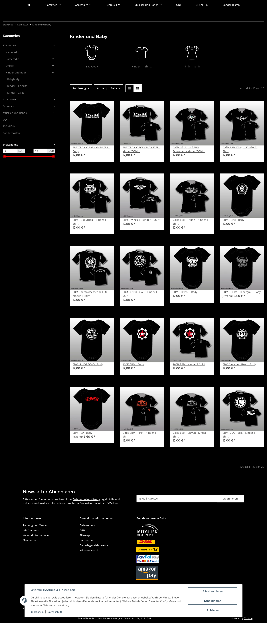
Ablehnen (213, 610)
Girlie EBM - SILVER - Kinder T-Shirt (191, 434)
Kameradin (12, 59)
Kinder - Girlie (192, 66)
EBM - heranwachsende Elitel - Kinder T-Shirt (91, 293)
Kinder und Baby (16, 72)
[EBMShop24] (29, 5)
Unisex (10, 65)
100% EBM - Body (133, 364)
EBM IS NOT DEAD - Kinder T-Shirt (140, 293)
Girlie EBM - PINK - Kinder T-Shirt (140, 434)
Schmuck (8, 106)
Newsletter (29, 540)
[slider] (4, 156)
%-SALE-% (9, 126)
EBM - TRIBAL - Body (185, 292)
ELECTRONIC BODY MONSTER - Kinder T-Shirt (141, 149)
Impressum (37, 611)
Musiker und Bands (15, 113)
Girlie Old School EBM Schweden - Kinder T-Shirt (189, 149)
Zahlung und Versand (36, 525)
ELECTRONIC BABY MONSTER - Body (91, 149)
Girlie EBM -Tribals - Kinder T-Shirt (191, 221)
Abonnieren (230, 498)
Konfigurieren (212, 600)
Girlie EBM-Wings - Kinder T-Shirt (240, 149)
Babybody (92, 66)
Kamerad (11, 52)
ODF (5, 119)
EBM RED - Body (82, 432)
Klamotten (9, 45)
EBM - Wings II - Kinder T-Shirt (141, 219)
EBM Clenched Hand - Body (239, 364)
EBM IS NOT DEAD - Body (88, 364)
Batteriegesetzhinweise (94, 545)
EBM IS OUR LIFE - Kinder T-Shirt (239, 434)
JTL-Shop (248, 618)
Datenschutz (54, 611)
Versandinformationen (36, 535)
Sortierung (79, 88)
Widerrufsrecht (89, 550)
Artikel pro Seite (107, 88)
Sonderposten (11, 133)
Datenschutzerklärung (86, 499)
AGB (82, 530)
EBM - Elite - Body (233, 219)
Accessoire (9, 99)
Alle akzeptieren (213, 591)
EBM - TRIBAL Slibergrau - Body (242, 292)
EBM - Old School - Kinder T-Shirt (90, 221)
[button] (129, 88)
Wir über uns (31, 530)
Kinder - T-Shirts (142, 66)
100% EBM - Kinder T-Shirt (189, 364)
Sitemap (85, 535)
